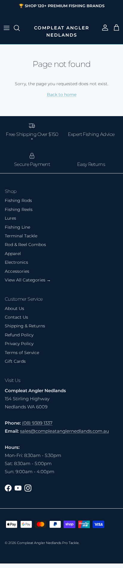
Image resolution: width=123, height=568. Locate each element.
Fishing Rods (18, 200)
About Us (14, 308)
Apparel (13, 253)
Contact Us (16, 317)
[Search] (19, 28)
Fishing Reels (19, 209)
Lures (10, 218)
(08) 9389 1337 (37, 423)
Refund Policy (19, 335)
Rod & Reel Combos (25, 244)
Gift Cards (15, 361)
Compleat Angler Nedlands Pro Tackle (48, 543)
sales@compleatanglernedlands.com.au (64, 431)
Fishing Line (17, 227)
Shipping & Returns (25, 326)
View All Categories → (28, 280)
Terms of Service (22, 352)
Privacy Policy (19, 343)
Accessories (17, 271)
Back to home (61, 94)
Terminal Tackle (21, 236)
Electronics (16, 262)
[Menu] (6, 28)
